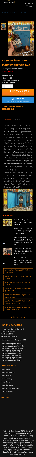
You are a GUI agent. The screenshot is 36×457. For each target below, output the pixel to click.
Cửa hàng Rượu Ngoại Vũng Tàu (12, 351)
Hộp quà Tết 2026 (7, 391)
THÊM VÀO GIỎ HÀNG (19, 92)
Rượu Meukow (6, 382)
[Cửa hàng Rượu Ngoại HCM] (9, 1)
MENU (30, 6)
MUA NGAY (18, 99)
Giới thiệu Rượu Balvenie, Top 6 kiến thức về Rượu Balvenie (23, 222)
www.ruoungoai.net (10, 336)
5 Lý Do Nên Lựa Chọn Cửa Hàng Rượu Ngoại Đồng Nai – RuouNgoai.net (23, 230)
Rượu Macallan (7, 376)
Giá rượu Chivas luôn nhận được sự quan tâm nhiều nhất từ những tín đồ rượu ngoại (23, 261)
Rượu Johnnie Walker (9, 372)
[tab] (8, 120)
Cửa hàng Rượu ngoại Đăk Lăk (12, 358)
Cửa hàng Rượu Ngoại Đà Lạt (11, 353)
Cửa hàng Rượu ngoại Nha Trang (13, 348)
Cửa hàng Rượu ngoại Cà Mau (12, 355)
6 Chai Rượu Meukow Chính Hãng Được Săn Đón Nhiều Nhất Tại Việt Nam (23, 251)
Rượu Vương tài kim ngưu (10, 388)
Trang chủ (6, 12)
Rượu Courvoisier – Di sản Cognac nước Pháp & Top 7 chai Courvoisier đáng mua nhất (23, 241)
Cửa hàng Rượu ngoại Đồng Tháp (13, 346)
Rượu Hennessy (7, 379)
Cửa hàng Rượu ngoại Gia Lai (11, 360)
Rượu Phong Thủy (7, 385)
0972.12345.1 (8, 334)
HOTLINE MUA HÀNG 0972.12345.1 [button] (12, 107)
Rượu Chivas (6, 369)
